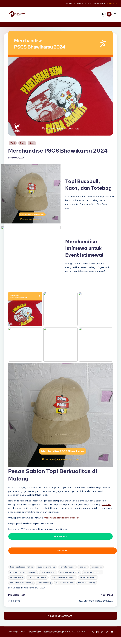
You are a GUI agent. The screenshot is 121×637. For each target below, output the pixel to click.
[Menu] (115, 14)
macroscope (97, 567)
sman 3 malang (44, 583)
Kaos (31, 143)
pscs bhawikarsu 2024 (69, 572)
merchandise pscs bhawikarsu (23, 572)
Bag (22, 143)
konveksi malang (67, 567)
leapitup (83, 567)
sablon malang (16, 577)
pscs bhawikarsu (48, 572)
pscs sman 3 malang (92, 572)
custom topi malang (46, 567)
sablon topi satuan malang (21, 583)
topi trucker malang (86, 583)
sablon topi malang (88, 577)
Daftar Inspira (111, 3)
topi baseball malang (64, 583)
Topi (13, 143)
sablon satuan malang (37, 577)
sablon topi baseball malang (63, 577)
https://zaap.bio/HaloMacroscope (62, 517)
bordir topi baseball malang (21, 567)
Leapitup (106, 504)
